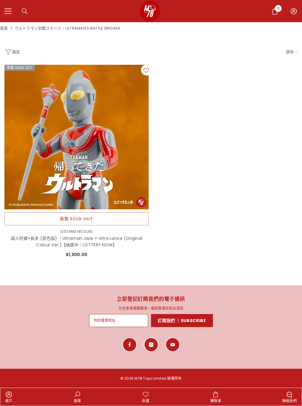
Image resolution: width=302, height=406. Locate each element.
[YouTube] (172, 344)
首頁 (4, 28)
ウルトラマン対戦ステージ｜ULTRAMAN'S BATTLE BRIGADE (68, 28)
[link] (9, 397)
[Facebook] (129, 344)
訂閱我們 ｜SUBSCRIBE (182, 320)
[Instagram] (151, 344)
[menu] (8, 11)
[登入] (294, 11)
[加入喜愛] (146, 70)
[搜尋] (24, 11)
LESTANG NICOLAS (76, 231)
